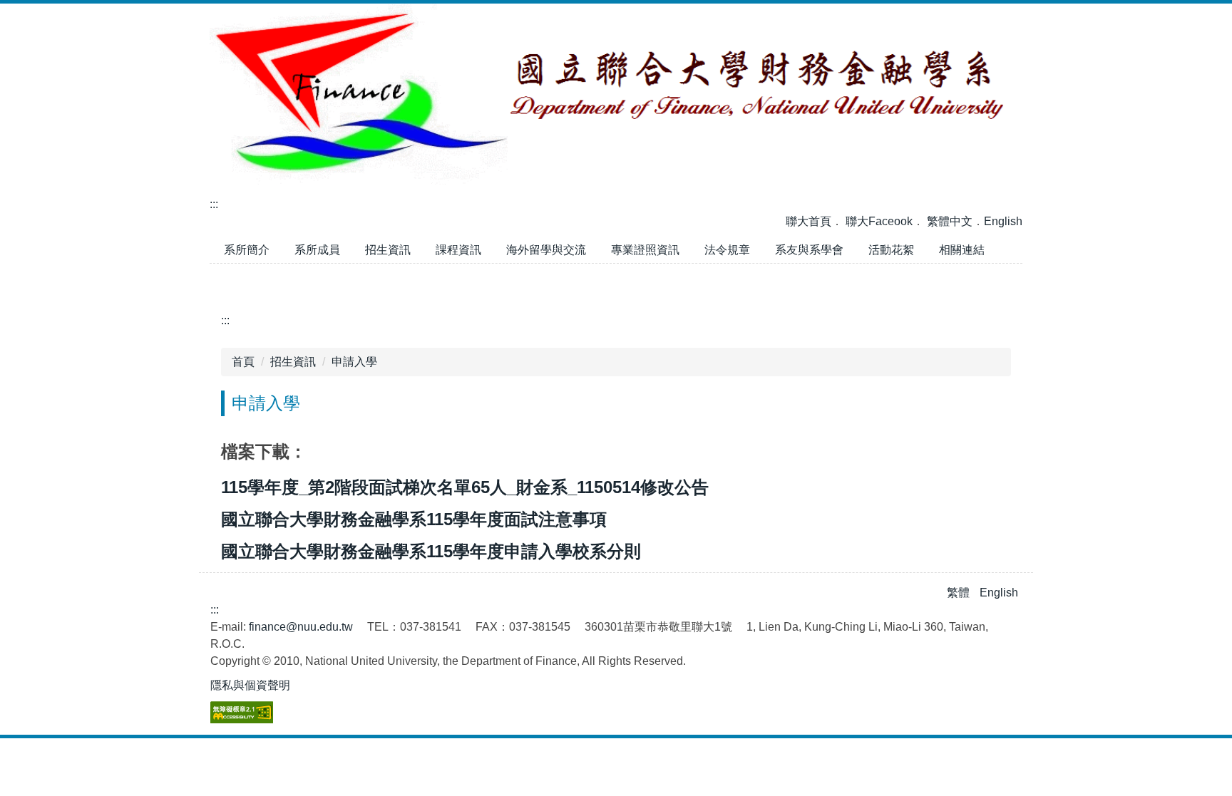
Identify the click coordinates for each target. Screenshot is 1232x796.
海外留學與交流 (546, 250)
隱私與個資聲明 (250, 685)
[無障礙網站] (241, 711)
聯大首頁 (808, 221)
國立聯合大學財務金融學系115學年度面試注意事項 (414, 519)
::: (214, 204)
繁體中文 (949, 221)
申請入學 (354, 362)
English (1003, 221)
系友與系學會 (809, 250)
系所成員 (317, 250)
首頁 (243, 362)
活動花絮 (896, 253)
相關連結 (962, 250)
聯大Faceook (879, 221)
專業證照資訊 (645, 250)
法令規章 (727, 250)
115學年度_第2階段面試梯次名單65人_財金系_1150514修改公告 (465, 487)
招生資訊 (388, 250)
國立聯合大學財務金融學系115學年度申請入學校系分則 (431, 551)
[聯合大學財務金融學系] (616, 93)
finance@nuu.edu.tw (301, 627)
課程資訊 (458, 250)
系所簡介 (247, 250)
